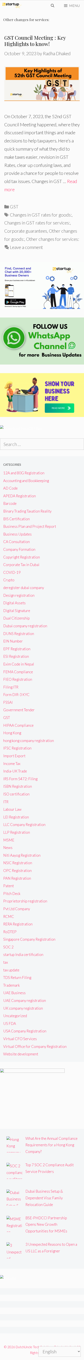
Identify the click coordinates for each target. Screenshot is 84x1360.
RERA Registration (18, 924)
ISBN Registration (17, 786)
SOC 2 (8, 947)
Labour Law (12, 809)
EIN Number (13, 641)
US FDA (9, 1023)
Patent (8, 886)
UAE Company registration (24, 1000)
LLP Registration (16, 832)
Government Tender (19, 710)
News (7, 847)
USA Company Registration (24, 1031)
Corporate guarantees (25, 231)
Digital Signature (16, 610)
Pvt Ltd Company (16, 909)
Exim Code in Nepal (18, 664)
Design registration (18, 595)
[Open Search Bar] (52, 5)
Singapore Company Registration (29, 939)
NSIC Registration (17, 863)
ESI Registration (16, 656)
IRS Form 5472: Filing (20, 779)
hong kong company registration (28, 740)
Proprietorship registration (25, 901)
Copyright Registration (21, 557)
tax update (11, 970)
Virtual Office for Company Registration (35, 1046)
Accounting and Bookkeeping (26, 480)
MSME (8, 840)
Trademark (11, 985)
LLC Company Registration (24, 824)
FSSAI (8, 702)
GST (14, 206)
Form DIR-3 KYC (16, 694)
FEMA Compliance (18, 672)
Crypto (8, 580)
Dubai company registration (25, 626)
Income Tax (11, 763)
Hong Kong (12, 733)
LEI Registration (16, 817)
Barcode (10, 503)
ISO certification (16, 794)
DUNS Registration (18, 633)
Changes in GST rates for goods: (41, 214)
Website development (20, 1054)
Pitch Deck (11, 893)
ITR (5, 802)
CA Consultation (16, 541)
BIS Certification (16, 519)
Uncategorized (15, 1016)
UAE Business (14, 993)
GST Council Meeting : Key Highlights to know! (35, 40)
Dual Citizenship (16, 618)
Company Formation (19, 549)
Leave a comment (26, 247)
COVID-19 (12, 572)
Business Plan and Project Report (29, 526)
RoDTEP (10, 932)
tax (5, 962)
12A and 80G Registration (23, 473)
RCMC (8, 916)
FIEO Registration (17, 679)
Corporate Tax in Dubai (21, 564)
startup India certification (23, 954)
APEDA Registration (19, 496)
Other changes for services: (52, 239)
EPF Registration (16, 649)
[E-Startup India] (12, 5)
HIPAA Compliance (18, 725)
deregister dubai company (23, 587)
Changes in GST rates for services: (37, 222)
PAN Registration (17, 878)
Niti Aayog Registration (21, 855)
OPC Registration (17, 870)
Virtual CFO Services (20, 1038)
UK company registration (23, 1008)
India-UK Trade (15, 771)
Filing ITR (10, 687)
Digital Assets (14, 603)
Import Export (14, 756)
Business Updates (17, 534)
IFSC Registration (17, 748)
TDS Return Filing (17, 977)
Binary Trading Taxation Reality (27, 511)
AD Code (10, 488)
